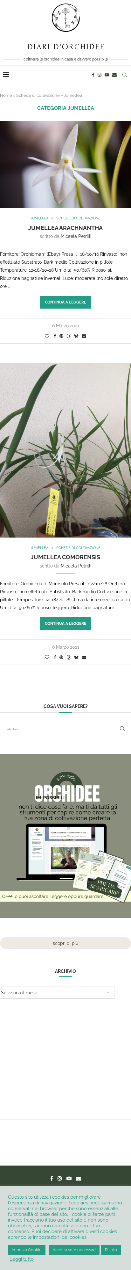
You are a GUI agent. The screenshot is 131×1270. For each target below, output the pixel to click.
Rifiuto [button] (111, 1249)
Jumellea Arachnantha (65, 228)
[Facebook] (93, 75)
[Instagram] (99, 75)
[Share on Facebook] (55, 336)
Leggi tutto (22, 1259)
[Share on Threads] (68, 336)
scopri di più (65, 943)
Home (6, 95)
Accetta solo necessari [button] (74, 1249)
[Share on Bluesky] (76, 336)
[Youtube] (107, 75)
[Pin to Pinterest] (61, 336)
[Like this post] (47, 336)
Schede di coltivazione (38, 95)
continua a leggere (65, 302)
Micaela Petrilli (76, 236)
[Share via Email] (84, 336)
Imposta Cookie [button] (27, 1249)
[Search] (124, 75)
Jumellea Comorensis (65, 557)
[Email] (114, 75)
